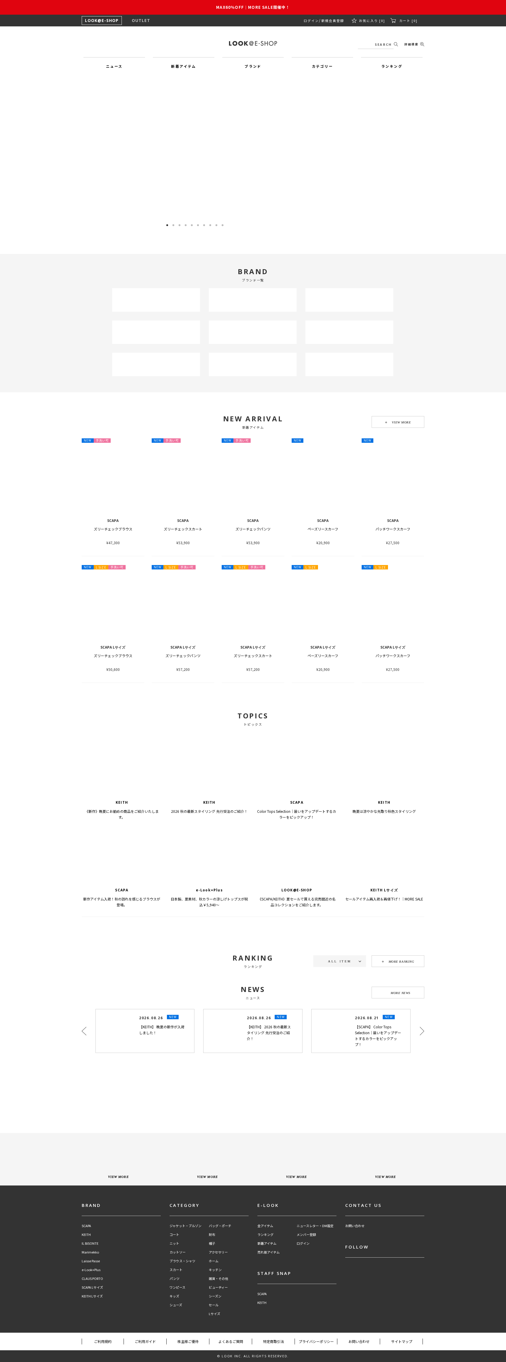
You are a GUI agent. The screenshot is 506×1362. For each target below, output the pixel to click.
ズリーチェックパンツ (253, 528)
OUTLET (141, 20)
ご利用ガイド (145, 1341)
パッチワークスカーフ (392, 528)
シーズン (215, 1296)
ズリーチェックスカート (183, 528)
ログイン (314, 20)
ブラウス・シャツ (182, 1261)
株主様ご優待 (188, 1341)
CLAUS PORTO (92, 1278)
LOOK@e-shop (253, 43)
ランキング (265, 1234)
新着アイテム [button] (183, 66)
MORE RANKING (401, 961)
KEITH (86, 1234)
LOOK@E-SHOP (102, 20)
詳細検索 (411, 44)
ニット (174, 1243)
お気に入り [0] (373, 20)
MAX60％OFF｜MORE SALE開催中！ (253, 7)
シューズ (176, 1305)
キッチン (215, 1269)
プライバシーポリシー (316, 1341)
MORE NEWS (401, 993)
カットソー (178, 1252)
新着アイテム (266, 1243)
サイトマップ (401, 1341)
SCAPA (86, 1225)
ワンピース (177, 1287)
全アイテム (265, 1225)
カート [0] (408, 20)
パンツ (175, 1278)
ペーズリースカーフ (322, 528)
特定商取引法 (273, 1341)
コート (174, 1234)
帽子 (212, 1243)
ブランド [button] (253, 66)
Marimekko (90, 1252)
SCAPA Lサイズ (92, 1287)
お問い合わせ (355, 1225)
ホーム (213, 1261)
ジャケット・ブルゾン (185, 1225)
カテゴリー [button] (322, 66)
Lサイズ (214, 1313)
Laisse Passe (91, 1261)
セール (213, 1305)
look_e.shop (258, 1077)
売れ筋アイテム (268, 1252)
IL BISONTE (90, 1243)
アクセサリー (218, 1252)
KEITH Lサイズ (92, 1296)
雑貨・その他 (218, 1278)
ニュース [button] (114, 66)
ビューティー (218, 1287)
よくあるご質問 (230, 1341)
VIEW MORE (401, 422)
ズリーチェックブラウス (113, 528)
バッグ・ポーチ (220, 1225)
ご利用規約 (103, 1341)
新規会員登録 (334, 20)
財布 (212, 1234)
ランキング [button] (391, 66)
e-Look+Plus (91, 1269)
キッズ (174, 1296)
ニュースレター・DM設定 (315, 1225)
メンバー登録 (306, 1234)
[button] (301, 152)
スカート (176, 1269)
